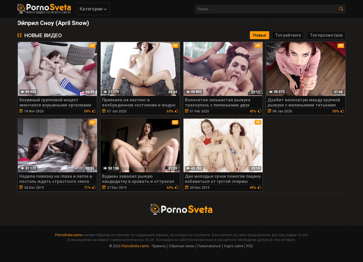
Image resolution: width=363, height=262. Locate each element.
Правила (159, 246)
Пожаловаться (209, 246)
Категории (92, 9)
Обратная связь (181, 246)
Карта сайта (233, 246)
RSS (249, 246)
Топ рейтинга (288, 35)
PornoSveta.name (68, 235)
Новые (259, 35)
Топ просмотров (326, 35)
